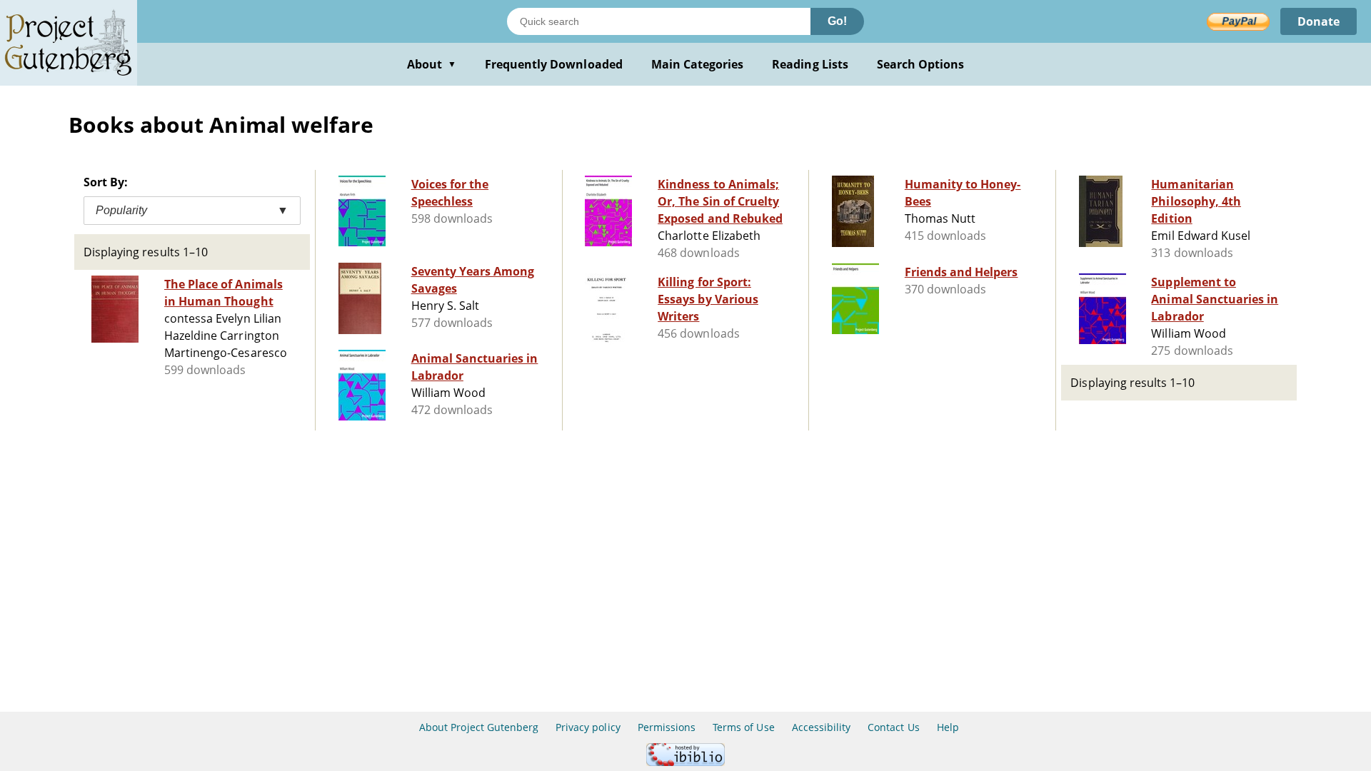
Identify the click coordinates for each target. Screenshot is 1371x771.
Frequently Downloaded (554, 64)
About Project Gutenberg (478, 727)
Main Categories (697, 64)
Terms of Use (743, 727)
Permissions (666, 727)
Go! (837, 21)
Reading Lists (810, 64)
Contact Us (893, 727)
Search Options (921, 64)
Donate (1318, 21)
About (431, 64)
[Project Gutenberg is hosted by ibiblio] (685, 762)
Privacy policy (588, 727)
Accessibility (821, 727)
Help (948, 727)
